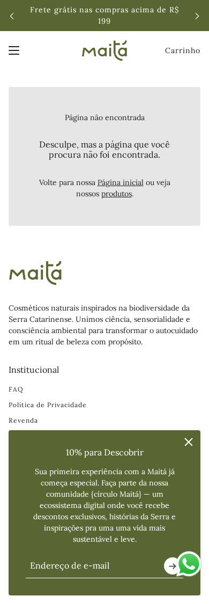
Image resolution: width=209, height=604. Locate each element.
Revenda (23, 420)
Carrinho (182, 50)
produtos (116, 193)
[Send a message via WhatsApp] (189, 564)
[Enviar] (172, 565)
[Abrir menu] (14, 50)
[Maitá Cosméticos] (104, 50)
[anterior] (11, 16)
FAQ (16, 389)
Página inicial (121, 182)
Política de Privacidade (48, 405)
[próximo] (197, 16)
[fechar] (188, 442)
